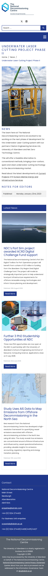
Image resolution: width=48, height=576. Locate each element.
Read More (10, 293)
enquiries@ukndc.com (12, 508)
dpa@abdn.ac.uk (25, 571)
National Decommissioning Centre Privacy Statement (24, 563)
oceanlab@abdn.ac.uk (12, 523)
